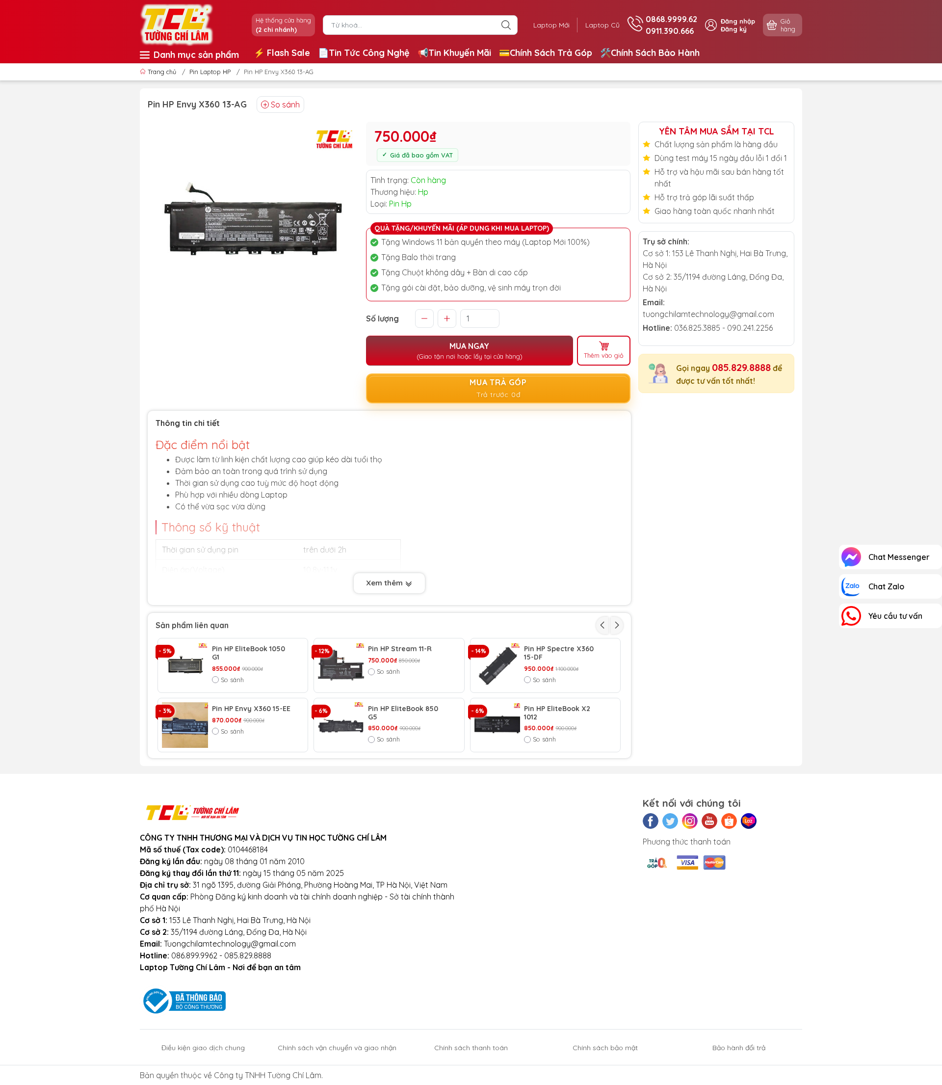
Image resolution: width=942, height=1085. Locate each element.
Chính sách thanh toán (471, 1047)
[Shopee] (729, 821)
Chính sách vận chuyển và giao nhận (337, 1047)
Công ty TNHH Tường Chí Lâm (267, 1075)
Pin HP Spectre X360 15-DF (559, 653)
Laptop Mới (551, 25)
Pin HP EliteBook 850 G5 (403, 713)
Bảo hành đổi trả (738, 1047)
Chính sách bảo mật (605, 1047)
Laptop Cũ (602, 25)
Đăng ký (734, 29)
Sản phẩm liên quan (192, 625)
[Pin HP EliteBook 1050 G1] (185, 665)
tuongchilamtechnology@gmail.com (708, 314)
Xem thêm (385, 582)
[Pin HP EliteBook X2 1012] (497, 725)
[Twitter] (670, 821)
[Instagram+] (690, 821)
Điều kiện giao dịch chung (203, 1047)
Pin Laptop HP (210, 72)
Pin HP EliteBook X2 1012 (557, 713)
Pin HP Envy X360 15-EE (251, 709)
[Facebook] (650, 821)
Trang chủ (162, 72)
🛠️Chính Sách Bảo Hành (650, 52)
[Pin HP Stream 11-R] (341, 665)
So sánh (285, 104)
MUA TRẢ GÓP (498, 388)
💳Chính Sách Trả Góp (545, 52)
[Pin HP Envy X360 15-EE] (185, 725)
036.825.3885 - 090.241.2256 (723, 328)
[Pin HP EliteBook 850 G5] (341, 725)
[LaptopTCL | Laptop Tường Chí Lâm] (176, 24)
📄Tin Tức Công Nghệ (364, 52)
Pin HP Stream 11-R (400, 649)
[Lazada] (749, 821)
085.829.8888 (741, 367)
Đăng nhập (738, 21)
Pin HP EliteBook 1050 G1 (248, 653)
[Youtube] (709, 821)
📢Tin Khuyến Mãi (454, 52)
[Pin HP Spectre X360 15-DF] (497, 665)
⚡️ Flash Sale (282, 52)
